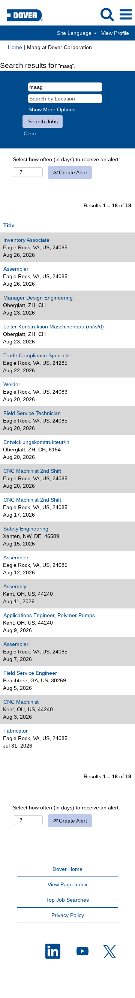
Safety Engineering (25, 529)
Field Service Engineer (30, 673)
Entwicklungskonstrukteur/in (36, 442)
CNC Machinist (21, 702)
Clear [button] (30, 133)
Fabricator (15, 731)
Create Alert (72, 172)
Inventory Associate (26, 240)
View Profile (115, 33)
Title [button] (9, 225)
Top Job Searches (67, 900)
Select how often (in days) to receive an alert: (66, 159)
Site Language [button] (75, 33)
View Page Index (67, 884)
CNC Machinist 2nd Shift (32, 471)
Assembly (14, 586)
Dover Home (67, 869)
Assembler (15, 269)
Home (15, 47)
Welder (11, 384)
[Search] (107, 14)
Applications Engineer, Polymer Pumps (49, 615)
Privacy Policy (67, 915)
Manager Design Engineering (38, 298)
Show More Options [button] (51, 109)
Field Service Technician (32, 413)
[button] (125, 14)
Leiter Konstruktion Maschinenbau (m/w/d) (53, 327)
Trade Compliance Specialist (37, 355)
